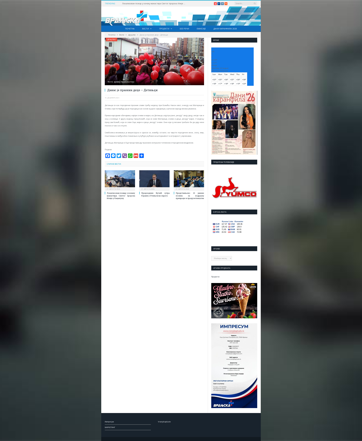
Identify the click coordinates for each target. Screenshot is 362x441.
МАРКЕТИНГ (110, 427)
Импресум (109, 421)
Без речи (184, 28)
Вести (145, 28)
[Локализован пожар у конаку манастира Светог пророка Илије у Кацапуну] (120, 180)
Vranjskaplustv (164, 421)
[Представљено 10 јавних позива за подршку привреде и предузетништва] (189, 180)
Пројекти (164, 28)
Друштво (111, 39)
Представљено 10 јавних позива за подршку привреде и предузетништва (190, 195)
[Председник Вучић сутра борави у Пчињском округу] (154, 180)
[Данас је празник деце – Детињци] (154, 62)
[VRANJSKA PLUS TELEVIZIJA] (126, 16)
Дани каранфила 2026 (225, 28)
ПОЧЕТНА (129, 28)
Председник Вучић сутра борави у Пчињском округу (155, 194)
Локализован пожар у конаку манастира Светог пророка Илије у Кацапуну (154, 3)
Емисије (201, 28)
